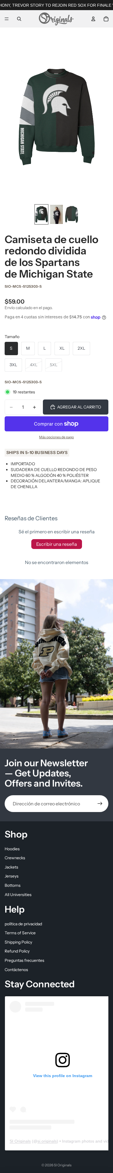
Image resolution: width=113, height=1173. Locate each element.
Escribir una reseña (56, 544)
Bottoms (13, 885)
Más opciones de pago (56, 437)
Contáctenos (16, 969)
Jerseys (12, 876)
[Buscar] (19, 18)
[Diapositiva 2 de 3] (56, 214)
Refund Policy (17, 951)
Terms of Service (20, 933)
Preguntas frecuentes (24, 960)
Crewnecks (15, 858)
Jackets (11, 867)
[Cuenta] (93, 18)
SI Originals (20, 1141)
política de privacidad (23, 923)
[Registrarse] (100, 804)
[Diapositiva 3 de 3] (71, 214)
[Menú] (6, 18)
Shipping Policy (18, 942)
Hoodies (12, 848)
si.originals (47, 1141)
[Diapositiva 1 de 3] (41, 214)
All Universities (18, 894)
